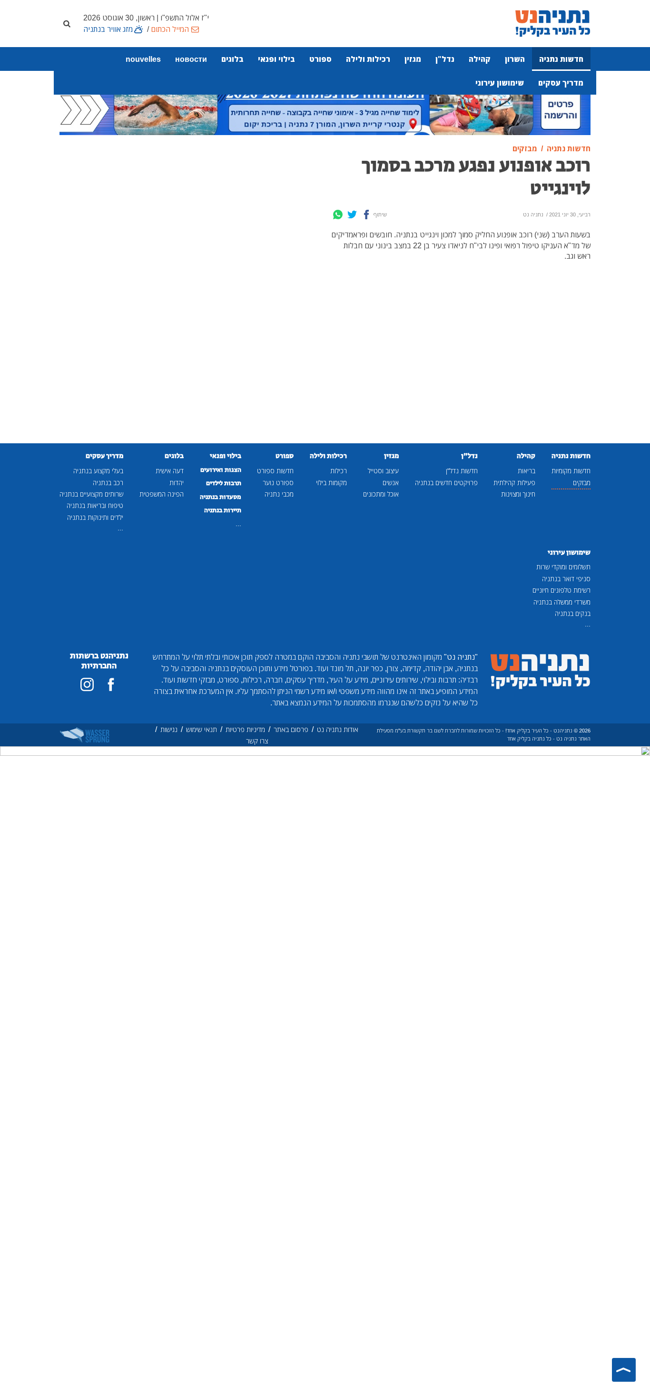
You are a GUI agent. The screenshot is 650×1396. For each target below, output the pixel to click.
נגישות (168, 729)
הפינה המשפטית (161, 493)
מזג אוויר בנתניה (108, 29)
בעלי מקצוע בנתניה (98, 470)
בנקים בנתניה (573, 613)
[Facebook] (366, 214)
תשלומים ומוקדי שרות (563, 566)
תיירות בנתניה (222, 510)
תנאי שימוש (201, 729)
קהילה (480, 59)
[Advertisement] (257, 294)
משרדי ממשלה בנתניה (562, 601)
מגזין (412, 59)
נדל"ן (444, 59)
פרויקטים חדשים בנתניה (446, 482)
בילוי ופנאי (276, 59)
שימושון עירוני (499, 83)
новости (191, 59)
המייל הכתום (170, 29)
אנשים (391, 482)
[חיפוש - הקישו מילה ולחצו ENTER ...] (67, 23)
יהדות (176, 482)
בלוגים (232, 59)
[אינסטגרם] (87, 684)
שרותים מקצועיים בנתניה (91, 493)
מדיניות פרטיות (245, 729)
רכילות (338, 470)
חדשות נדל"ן (462, 470)
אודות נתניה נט (337, 729)
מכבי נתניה (279, 493)
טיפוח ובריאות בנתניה (95, 505)
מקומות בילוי (331, 482)
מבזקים (582, 482)
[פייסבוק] (110, 684)
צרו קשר (257, 740)
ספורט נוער (278, 482)
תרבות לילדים (223, 483)
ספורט (320, 59)
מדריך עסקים (560, 83)
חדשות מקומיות (571, 470)
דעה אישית (170, 470)
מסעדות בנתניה (220, 497)
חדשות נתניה (561, 59)
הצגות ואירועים (220, 470)
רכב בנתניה (108, 482)
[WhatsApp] (338, 214)
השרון (515, 59)
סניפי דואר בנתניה (566, 578)
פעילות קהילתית (514, 482)
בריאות (526, 470)
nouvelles (143, 59)
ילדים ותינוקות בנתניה (95, 517)
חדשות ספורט (275, 470)
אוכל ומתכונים (381, 493)
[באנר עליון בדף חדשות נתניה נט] (325, 108)
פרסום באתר (291, 729)
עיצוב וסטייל (383, 470)
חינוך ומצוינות (518, 493)
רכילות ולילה (368, 59)
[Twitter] (352, 214)
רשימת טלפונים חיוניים (561, 590)
